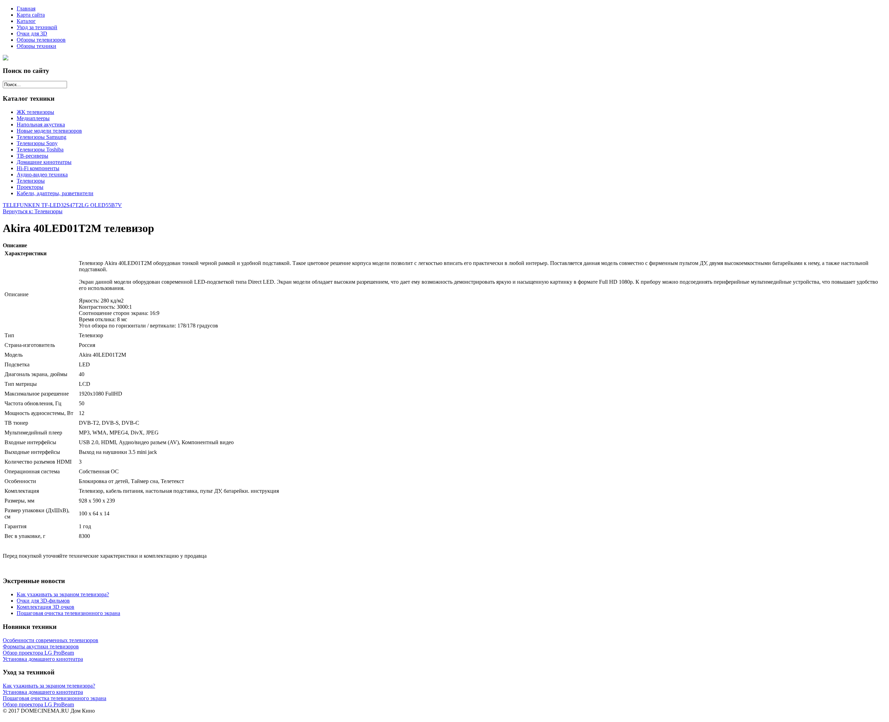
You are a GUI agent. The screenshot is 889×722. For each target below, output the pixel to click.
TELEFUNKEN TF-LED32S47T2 (42, 205)
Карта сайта (31, 15)
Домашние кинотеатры (44, 162)
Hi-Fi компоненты (38, 168)
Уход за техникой (37, 27)
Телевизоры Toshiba (40, 149)
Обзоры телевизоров (41, 40)
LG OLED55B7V (101, 205)
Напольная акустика (41, 124)
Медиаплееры (33, 118)
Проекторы (30, 187)
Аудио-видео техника (42, 174)
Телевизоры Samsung (41, 137)
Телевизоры (31, 181)
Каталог (26, 21)
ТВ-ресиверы (32, 156)
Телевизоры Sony (37, 143)
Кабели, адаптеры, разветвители (55, 193)
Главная (26, 8)
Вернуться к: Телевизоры (33, 211)
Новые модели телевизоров (49, 131)
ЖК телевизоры (35, 112)
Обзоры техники (36, 46)
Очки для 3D (32, 33)
